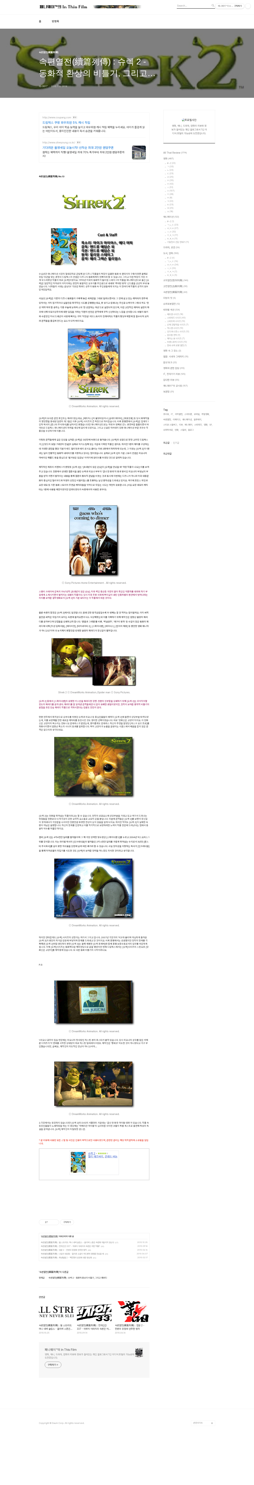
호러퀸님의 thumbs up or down (203, 1398)
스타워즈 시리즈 (176, 317)
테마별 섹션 (171, 309)
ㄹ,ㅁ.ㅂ (172, 228)
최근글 (166, 442)
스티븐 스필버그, (170, 424)
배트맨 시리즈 (175, 314)
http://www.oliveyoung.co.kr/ (59, 142)
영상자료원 (198, 1345)
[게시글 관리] (55, 1222)
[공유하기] (51, 1222)
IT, (172, 414)
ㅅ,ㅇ (171, 231)
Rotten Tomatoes (202, 1301)
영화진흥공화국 (200, 1318)
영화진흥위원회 (200, 1412)
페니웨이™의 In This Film (61, 1349)
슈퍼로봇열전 (171, 303)
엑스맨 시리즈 (175, 328)
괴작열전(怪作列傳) (175, 280)
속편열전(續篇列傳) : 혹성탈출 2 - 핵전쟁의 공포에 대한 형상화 (66, 1257)
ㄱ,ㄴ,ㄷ (172, 225)
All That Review (175, 152)
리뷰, (181, 424)
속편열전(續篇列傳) (49, 1236)
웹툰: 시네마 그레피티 (175, 356)
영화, (206, 424)
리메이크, (177, 419)
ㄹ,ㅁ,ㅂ (172, 264)
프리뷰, (166, 414)
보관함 (168, 391)
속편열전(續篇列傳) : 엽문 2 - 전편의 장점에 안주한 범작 (64, 1250)
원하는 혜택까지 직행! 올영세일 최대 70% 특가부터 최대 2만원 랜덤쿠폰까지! (83, 154)
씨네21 (196, 1312)
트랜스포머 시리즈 (177, 342)
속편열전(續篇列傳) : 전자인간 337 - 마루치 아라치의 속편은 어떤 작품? (70, 1246)
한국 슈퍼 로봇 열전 (177, 345)
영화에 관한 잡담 (174, 368)
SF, (210, 424)
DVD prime (198, 1290)
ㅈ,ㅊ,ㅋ (172, 235)
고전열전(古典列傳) (175, 286)
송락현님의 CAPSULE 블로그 (203, 1365)
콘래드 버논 (111, 1156)
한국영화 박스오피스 (202, 1417)
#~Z (171, 163)
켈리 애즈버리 (95, 1156)
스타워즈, (198, 424)
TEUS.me (198, 1279)
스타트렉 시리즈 (176, 321)
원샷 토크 (170, 362)
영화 (168, 158)
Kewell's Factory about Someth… (201, 1376)
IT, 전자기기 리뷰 (174, 374)
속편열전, (167, 419)
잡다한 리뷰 (171, 380)
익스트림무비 (199, 1323)
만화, (177, 430)
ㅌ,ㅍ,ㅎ (172, 238)
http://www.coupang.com (57, 117)
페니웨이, (189, 424)
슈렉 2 (91, 1153)
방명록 (55, 21)
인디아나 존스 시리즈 (178, 331)
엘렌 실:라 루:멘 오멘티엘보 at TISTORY (204, 1354)
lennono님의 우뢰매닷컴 (203, 1332)
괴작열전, (179, 414)
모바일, (197, 414)
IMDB (196, 1296)
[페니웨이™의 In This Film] (91, 7)
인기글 (176, 442)
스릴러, (183, 430)
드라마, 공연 (171, 247)
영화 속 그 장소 (172, 350)
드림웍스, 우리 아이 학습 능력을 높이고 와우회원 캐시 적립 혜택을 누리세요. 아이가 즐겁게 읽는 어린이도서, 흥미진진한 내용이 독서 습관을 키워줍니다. (94, 129)
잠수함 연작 (173, 335)
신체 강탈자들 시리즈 (178, 324)
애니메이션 (171, 216)
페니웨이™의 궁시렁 (175, 385)
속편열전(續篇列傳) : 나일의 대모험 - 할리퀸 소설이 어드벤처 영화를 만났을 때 (72, 1254)
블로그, (191, 430)
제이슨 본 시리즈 (176, 338)
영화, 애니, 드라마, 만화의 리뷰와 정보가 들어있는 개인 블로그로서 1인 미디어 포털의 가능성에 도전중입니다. (89, 1356)
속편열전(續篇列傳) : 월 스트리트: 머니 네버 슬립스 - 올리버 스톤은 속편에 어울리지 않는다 (77, 1242)
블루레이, (198, 419)
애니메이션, (187, 419)
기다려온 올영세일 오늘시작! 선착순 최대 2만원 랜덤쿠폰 (78, 147)
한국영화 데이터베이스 (203, 1340)
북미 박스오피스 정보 (202, 1307)
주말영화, (205, 414)
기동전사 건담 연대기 (178, 242)
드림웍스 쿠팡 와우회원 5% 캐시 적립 (66, 122)
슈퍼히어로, (168, 430)
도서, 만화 (171, 253)
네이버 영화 (198, 1285)
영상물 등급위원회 (201, 1406)
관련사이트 (198, 1423)
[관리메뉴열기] (248, 6)
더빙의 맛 (169, 298)
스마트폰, (188, 414)
